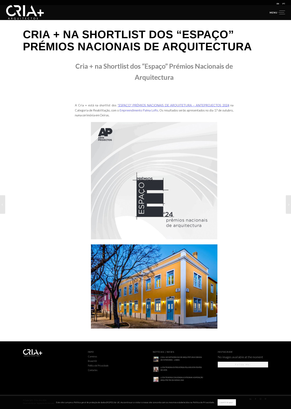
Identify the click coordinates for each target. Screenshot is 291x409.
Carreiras (92, 356)
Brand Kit (92, 361)
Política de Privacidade (98, 365)
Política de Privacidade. (204, 402)
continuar (227, 402)
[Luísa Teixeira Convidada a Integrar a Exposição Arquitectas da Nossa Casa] (288, 204)
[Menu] (276, 12)
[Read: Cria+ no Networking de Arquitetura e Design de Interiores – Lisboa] (156, 359)
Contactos (93, 370)
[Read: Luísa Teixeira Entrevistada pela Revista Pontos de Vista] (156, 369)
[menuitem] (278, 4)
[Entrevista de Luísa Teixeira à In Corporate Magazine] (2, 204)
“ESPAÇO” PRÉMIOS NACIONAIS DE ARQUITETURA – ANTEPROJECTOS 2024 (173, 105)
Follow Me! (243, 364)
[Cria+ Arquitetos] (25, 12)
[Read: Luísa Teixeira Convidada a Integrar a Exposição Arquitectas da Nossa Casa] (156, 379)
